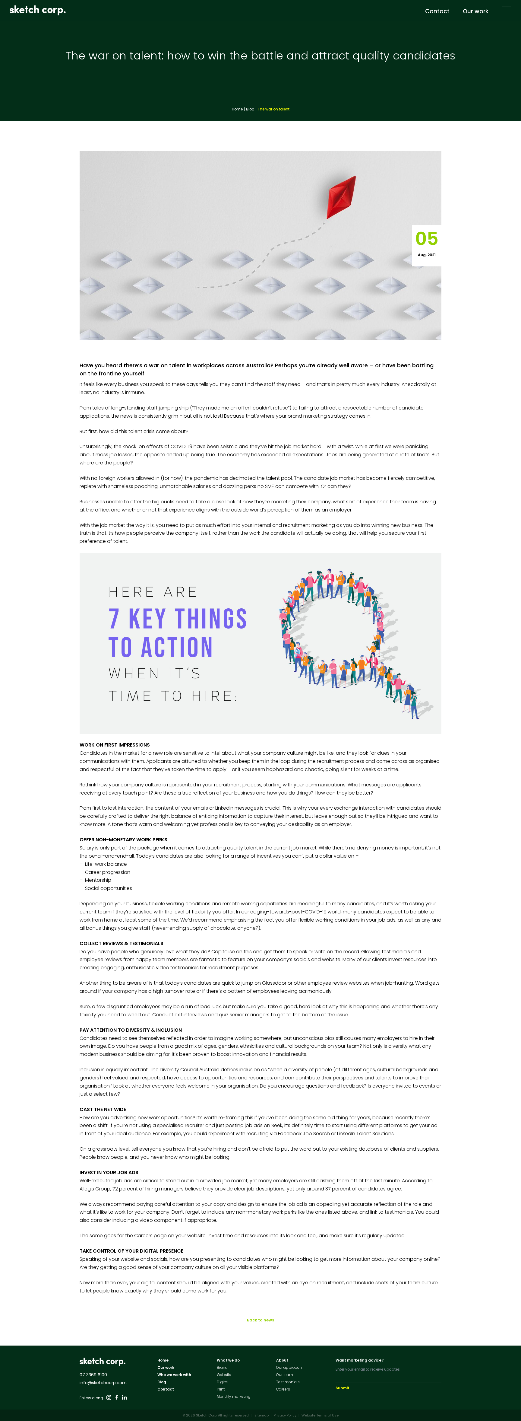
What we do (228, 1360)
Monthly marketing (234, 1396)
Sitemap (261, 1415)
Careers (283, 1389)
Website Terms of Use (320, 1415)
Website (224, 1374)
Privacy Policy (285, 1415)
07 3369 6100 (93, 1375)
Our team (284, 1374)
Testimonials (288, 1381)
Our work (475, 11)
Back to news (260, 1320)
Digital (222, 1381)
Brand (222, 1367)
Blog (250, 109)
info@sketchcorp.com (103, 1383)
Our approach (289, 1367)
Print (221, 1389)
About (282, 1360)
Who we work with (174, 1374)
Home (237, 109)
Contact (437, 11)
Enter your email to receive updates (368, 1369)
